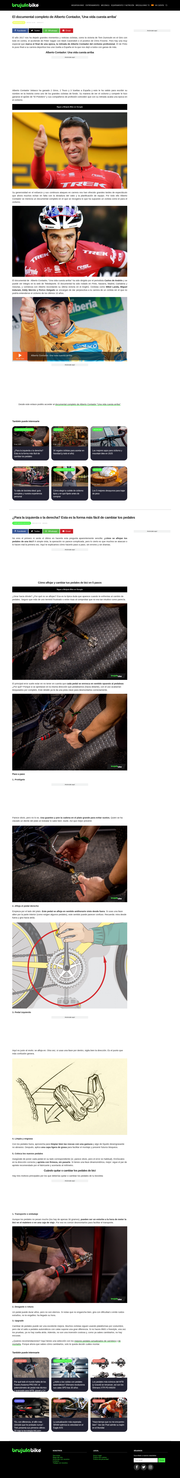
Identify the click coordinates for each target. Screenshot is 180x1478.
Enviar (161, 1460)
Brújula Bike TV (18, 22)
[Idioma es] (152, 5)
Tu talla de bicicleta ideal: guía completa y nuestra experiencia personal (28, 493)
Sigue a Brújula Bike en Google (70, 107)
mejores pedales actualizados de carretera (95, 1341)
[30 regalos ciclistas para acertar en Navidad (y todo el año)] (69, 446)
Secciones (56, 1455)
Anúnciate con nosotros (61, 1459)
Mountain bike (77, 5)
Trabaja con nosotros (60, 1463)
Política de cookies (100, 1457)
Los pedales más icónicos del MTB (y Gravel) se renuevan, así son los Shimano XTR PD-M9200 (108, 1385)
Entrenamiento (92, 5)
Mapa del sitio (58, 1457)
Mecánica (105, 5)
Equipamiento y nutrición (122, 5)
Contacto (56, 1461)
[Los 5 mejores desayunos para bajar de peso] (108, 486)
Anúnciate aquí (70, 57)
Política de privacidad (100, 1459)
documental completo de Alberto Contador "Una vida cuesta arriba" (87, 404)
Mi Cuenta (159, 5)
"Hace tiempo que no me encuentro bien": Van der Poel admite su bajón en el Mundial (108, 1425)
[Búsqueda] (166, 5)
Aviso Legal (97, 1455)
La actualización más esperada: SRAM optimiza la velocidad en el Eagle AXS (68, 1425)
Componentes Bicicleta (21, 523)
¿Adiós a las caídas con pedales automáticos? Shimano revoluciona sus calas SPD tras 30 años (69, 1385)
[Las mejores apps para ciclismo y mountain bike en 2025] (108, 446)
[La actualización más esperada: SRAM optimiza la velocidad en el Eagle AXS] (69, 1417)
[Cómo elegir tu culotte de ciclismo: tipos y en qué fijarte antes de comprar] (69, 486)
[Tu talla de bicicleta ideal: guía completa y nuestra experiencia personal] (30, 486)
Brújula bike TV (143, 5)
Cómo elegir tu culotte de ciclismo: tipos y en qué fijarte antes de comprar (68, 493)
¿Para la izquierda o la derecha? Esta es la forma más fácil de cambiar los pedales (28, 453)
